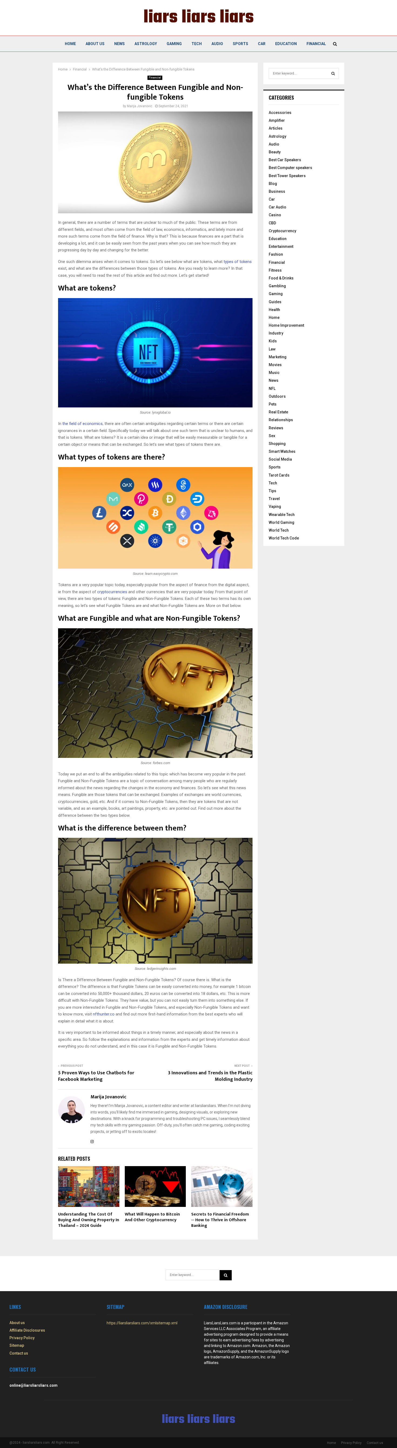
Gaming (174, 44)
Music (274, 372)
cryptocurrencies (112, 591)
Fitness (275, 270)
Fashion (276, 254)
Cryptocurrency (282, 231)
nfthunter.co (104, 1014)
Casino (275, 215)
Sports (240, 44)
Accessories (280, 112)
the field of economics (82, 423)
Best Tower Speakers (287, 176)
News (119, 44)
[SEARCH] (333, 73)
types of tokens (238, 261)
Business (277, 191)
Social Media (280, 459)
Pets (273, 404)
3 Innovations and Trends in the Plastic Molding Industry (210, 1076)
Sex (272, 436)
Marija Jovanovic (139, 106)
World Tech (279, 530)
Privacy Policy (22, 1338)
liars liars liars (198, 18)
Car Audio (277, 207)
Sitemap (16, 1345)
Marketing (278, 357)
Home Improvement (286, 325)
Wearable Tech (282, 514)
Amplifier (277, 120)
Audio (217, 44)
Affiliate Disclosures (27, 1330)
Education (286, 44)
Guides (275, 302)
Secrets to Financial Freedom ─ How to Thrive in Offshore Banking (220, 1220)
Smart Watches (282, 451)
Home (70, 44)
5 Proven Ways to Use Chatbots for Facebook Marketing (96, 1076)
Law (272, 349)
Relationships (281, 420)
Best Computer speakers (290, 168)
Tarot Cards (279, 475)
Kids (273, 341)
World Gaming (281, 522)
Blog (273, 183)
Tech (196, 44)
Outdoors (277, 396)
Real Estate (278, 412)
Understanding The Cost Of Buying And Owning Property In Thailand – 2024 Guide (88, 1220)
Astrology (145, 44)
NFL (272, 388)
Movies (275, 365)
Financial (316, 44)
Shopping (277, 443)
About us (95, 44)
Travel (274, 499)
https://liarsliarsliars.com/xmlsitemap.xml (142, 1323)
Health (274, 310)
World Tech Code (284, 538)
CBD (272, 223)
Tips (272, 491)
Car (261, 44)
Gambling (277, 286)
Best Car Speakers (285, 160)
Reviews (276, 428)
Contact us (18, 1353)
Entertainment (281, 246)
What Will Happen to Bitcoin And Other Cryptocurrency (152, 1217)
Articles (275, 128)
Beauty (275, 152)
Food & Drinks (281, 278)
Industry (276, 333)
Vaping (275, 506)
